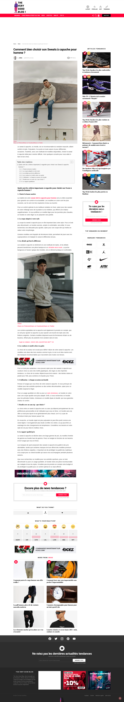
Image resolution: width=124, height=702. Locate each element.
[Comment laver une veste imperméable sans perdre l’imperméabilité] (62, 569)
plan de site (108, 695)
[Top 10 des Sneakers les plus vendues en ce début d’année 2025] (96, 110)
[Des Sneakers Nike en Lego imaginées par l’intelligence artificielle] (96, 158)
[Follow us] (93, 15)
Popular (95, 9)
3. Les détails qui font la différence (31, 173)
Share (15, 141)
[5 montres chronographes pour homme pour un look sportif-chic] (62, 594)
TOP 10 (62, 15)
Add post (106, 15)
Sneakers (17, 15)
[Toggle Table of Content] (71, 162)
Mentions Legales (100, 695)
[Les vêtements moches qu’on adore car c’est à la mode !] (28, 619)
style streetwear (52, 393)
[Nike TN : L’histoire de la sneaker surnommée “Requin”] (96, 85)
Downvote (62, 513)
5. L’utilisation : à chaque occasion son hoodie (34, 177)
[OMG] (89, 102)
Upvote (28, 513)
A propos (87, 695)
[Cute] (89, 53)
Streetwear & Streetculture (31, 15)
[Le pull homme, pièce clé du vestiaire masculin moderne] (28, 594)
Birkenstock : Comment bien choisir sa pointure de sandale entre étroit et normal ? (95, 145)
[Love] (89, 76)
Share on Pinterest (18, 142)
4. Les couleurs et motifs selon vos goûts (33, 175)
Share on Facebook (28, 142)
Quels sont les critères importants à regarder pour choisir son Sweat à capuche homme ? (43, 166)
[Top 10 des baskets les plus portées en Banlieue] (96, 182)
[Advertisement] (62, 30)
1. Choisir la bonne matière (29, 169)
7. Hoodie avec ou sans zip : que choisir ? (33, 179)
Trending (107, 9)
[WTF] (89, 175)
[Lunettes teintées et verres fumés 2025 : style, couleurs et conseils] (62, 619)
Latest (88, 9)
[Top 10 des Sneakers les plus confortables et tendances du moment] (96, 60)
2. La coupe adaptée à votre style (31, 171)
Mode (43, 15)
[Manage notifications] (120, 698)
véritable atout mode (55, 247)
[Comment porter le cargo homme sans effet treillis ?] (28, 569)
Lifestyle (49, 15)
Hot (100, 9)
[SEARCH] (96, 15)
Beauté (56, 15)
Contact (92, 695)
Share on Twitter (38, 142)
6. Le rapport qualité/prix (28, 181)
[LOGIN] (99, 15)
